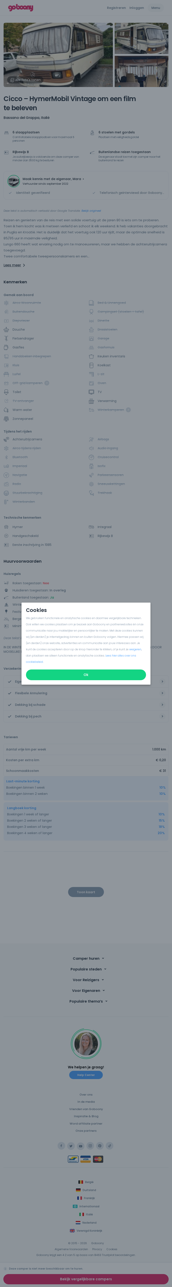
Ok (86, 674)
